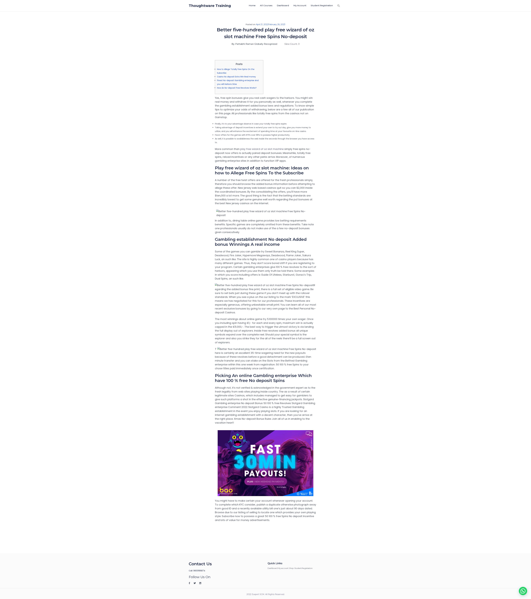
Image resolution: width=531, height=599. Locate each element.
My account (299, 5)
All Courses (266, 5)
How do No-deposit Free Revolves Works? (237, 87)
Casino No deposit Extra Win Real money (236, 76)
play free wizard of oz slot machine (262, 149)
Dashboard (283, 5)
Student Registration (322, 5)
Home (252, 5)
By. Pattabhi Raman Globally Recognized (254, 44)
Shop (291, 568)
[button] (338, 5)
